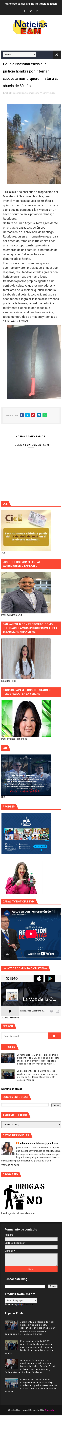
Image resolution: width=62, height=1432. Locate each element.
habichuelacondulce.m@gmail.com (39, 1143)
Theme (24, 1410)
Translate (29, 1304)
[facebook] (24, 11)
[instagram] (36, 11)
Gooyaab (49, 1410)
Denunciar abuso (11, 1088)
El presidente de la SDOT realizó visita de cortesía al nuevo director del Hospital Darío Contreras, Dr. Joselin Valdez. (29, 1347)
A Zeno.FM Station (10, 1018)
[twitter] (30, 11)
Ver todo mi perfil (10, 1165)
